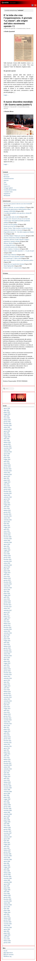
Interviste (6, 180)
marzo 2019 (7, 576)
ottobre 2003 (7, 925)
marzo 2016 (7, 644)
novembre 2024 (8, 448)
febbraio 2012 (7, 737)
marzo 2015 (7, 667)
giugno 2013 (7, 706)
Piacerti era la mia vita (9, 226)
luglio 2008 (6, 818)
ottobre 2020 (7, 540)
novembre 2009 (8, 788)
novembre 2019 (8, 561)
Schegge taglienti (8, 188)
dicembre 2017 (7, 604)
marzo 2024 (7, 463)
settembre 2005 (8, 882)
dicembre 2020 (7, 536)
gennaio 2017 (7, 625)
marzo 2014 (7, 689)
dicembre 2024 (7, 446)
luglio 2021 (6, 523)
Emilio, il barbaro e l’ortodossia (12, 249)
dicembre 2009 (7, 786)
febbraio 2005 (7, 895)
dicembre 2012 (7, 718)
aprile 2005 (6, 891)
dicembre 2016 (7, 627)
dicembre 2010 (7, 763)
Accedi (5, 950)
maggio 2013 (7, 708)
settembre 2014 (8, 678)
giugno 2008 (7, 820)
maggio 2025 (7, 436)
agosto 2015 (7, 657)
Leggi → (6, 95)
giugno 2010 (7, 774)
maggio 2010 (7, 776)
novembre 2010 (8, 765)
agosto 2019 (7, 567)
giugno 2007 (7, 842)
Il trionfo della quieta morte (10, 247)
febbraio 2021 (7, 533)
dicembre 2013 (7, 695)
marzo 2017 (7, 621)
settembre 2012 (8, 723)
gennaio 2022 (7, 512)
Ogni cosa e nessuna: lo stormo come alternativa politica (18, 260)
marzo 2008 (7, 825)
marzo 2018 (7, 599)
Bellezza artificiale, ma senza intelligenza (14, 207)
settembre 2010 (8, 769)
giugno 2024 (7, 457)
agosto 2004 (7, 906)
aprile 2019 (6, 574)
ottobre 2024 (7, 450)
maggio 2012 (7, 731)
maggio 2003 (7, 935)
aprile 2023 (6, 484)
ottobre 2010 (7, 767)
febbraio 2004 (7, 918)
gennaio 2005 (7, 897)
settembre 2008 (8, 814)
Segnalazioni (7, 193)
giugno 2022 (7, 503)
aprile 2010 (6, 778)
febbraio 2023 (7, 487)
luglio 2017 (6, 614)
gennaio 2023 (7, 489)
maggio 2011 (7, 754)
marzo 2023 (7, 486)
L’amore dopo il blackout (10, 254)
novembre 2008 (8, 810)
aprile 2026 (6, 416)
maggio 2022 (7, 504)
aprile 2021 (6, 529)
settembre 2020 (8, 542)
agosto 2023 (7, 476)
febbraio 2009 (7, 805)
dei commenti (8, 954)
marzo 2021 (7, 531)
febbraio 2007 (7, 850)
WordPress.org (7, 956)
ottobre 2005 (7, 880)
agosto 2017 (7, 612)
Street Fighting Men (9, 266)
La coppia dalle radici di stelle (11, 217)
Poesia (5, 184)
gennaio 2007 (7, 852)
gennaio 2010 (7, 784)
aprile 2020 (6, 552)
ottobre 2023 (7, 472)
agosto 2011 (7, 748)
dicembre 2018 (7, 582)
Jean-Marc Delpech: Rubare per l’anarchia (14, 235)
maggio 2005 (7, 889)
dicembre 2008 (7, 808)
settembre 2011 (8, 746)
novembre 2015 (8, 652)
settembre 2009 (8, 791)
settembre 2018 (8, 587)
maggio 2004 (7, 912)
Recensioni (6, 176)
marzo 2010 (7, 780)
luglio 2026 (6, 410)
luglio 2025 (6, 433)
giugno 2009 (7, 797)
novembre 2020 (8, 538)
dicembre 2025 (7, 423)
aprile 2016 (6, 642)
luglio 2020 (6, 546)
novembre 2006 (8, 855)
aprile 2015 (6, 665)
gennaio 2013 (7, 716)
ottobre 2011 (7, 744)
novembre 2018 (8, 584)
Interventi (28, 28)
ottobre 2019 (7, 563)
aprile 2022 (6, 506)
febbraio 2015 (7, 669)
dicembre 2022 (7, 491)
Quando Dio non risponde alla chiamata (14, 264)
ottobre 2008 (7, 812)
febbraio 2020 (7, 555)
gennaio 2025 (7, 444)
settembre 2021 (8, 519)
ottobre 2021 (7, 518)
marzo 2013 (7, 712)
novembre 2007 (8, 833)
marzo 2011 (7, 757)
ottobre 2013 (7, 699)
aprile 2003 (6, 937)
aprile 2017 (6, 620)
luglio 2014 (6, 682)
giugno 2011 (7, 752)
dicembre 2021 (7, 514)
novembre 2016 (8, 629)
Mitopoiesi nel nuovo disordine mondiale (14, 256)
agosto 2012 (7, 725)
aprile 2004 (6, 914)
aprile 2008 (6, 823)
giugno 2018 (7, 593)
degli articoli (8, 952)
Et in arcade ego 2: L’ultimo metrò (12, 258)
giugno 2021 (7, 525)
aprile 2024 (6, 461)
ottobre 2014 (7, 676)
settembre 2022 (8, 497)
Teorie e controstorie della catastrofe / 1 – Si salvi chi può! (19, 251)
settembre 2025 (8, 429)
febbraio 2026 (7, 419)
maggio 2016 (7, 640)
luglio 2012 (6, 727)
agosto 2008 (7, 816)
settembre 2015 (8, 655)
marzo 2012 (7, 735)
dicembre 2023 (7, 469)
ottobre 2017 (7, 608)
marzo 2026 (7, 418)
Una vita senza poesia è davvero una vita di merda (17, 203)
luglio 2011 (6, 750)
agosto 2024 (7, 453)
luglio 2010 (6, 772)
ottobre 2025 (7, 427)
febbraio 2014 (7, 691)
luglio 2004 (6, 908)
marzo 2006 (7, 871)
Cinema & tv (7, 186)
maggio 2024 (7, 459)
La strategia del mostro (10, 245)
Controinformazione (21, 28)
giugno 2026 (7, 412)
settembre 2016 (8, 633)
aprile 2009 (6, 801)
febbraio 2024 (7, 465)
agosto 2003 (7, 929)
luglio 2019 (6, 569)
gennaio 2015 (7, 670)
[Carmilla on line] (18, 2)
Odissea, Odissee (8, 243)
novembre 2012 (8, 720)
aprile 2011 (6, 755)
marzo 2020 (7, 553)
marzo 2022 (7, 508)
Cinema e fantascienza (12, 237)
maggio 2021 (7, 527)
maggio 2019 (7, 572)
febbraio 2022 (7, 510)
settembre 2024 (8, 452)
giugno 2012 (7, 729)
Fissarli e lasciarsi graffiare (11, 224)
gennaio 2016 (7, 648)
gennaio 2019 (7, 580)
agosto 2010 (7, 771)
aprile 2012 (6, 733)
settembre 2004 (8, 905)
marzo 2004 (7, 916)
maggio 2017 (7, 618)
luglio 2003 (6, 931)
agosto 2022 (7, 499)
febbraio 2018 (7, 601)
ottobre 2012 (7, 721)
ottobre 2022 (7, 495)
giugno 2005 (7, 888)
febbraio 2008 (7, 827)
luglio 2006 (6, 863)
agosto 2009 (7, 793)
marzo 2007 (7, 848)
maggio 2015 (7, 663)
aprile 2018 (6, 597)
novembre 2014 (8, 674)
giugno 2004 (7, 910)
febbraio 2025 (7, 442)
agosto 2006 (7, 861)
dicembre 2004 (7, 899)
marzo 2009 (7, 803)
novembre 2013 (8, 697)
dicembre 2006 (7, 854)
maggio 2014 (7, 686)
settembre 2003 (8, 927)
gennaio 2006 (7, 874)
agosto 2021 (7, 521)
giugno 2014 (7, 684)
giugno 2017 (7, 616)
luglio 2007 (6, 840)
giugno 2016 (7, 638)
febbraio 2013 (7, 714)
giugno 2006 (7, 865)
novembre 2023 (8, 470)
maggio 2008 (7, 821)
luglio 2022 (6, 501)
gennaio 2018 (7, 603)
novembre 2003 (8, 923)
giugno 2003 (7, 933)
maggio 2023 (7, 482)
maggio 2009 (7, 799)
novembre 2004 (8, 901)
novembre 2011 (7, 742)
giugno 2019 (7, 570)
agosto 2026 (7, 408)
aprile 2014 (6, 687)
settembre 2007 (8, 837)
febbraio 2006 (7, 872)
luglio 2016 (6, 637)
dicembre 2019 (7, 559)
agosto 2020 (7, 544)
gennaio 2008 (7, 829)
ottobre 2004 (7, 903)
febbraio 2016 (7, 646)
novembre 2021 (8, 516)
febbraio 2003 (7, 940)
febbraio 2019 (7, 578)
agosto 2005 (7, 884)
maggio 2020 (7, 550)
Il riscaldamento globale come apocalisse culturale (17, 213)
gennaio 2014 (7, 693)
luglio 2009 (6, 795)
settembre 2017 (8, 610)
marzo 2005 (7, 893)
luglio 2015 (6, 659)
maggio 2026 (7, 414)
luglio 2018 (6, 591)
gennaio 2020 (7, 557)
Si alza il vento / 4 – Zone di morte (13, 268)
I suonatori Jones (8, 191)
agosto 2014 (7, 680)
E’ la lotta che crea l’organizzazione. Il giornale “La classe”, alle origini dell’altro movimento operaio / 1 (18, 21)
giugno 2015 (7, 661)
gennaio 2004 (7, 920)
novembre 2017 (8, 606)
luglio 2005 (6, 886)
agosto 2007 (7, 838)
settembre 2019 (8, 565)
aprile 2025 (6, 438)
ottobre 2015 (7, 654)
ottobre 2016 (7, 631)
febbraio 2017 (7, 623)
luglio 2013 (6, 704)
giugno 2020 (7, 548)
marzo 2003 (7, 939)
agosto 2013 (7, 703)
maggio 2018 (7, 595)
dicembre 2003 (7, 922)
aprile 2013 (6, 710)
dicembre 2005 (7, 876)
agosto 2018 (7, 589)
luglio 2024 (6, 455)
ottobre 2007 (7, 835)
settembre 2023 (8, 474)
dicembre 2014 (7, 672)
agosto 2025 (7, 431)
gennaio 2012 (7, 738)
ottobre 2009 (7, 789)
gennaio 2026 (7, 421)
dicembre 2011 (7, 740)
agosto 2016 (7, 635)
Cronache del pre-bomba (23, 106)
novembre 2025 (8, 425)
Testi (5, 182)
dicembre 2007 (7, 831)
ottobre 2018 (7, 586)
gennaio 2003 (7, 942)
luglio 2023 (6, 478)
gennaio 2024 (7, 467)
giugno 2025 (7, 435)
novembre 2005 (8, 878)
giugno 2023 (7, 480)
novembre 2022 (8, 493)
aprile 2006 (6, 869)
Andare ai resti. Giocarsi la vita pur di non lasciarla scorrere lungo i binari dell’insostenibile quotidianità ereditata (17, 220)
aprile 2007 (6, 846)
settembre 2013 (8, 701)
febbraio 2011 (7, 759)
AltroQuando (7, 195)
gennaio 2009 (7, 806)
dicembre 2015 (7, 650)
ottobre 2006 (7, 857)
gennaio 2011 (7, 761)
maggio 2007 (7, 844)
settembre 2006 (8, 859)
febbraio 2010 (7, 782)
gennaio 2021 (7, 535)
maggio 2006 (7, 867)
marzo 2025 (7, 440)
